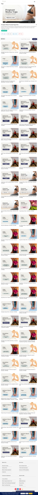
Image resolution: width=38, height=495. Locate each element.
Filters (3, 38)
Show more (4, 30)
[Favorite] (36, 24)
